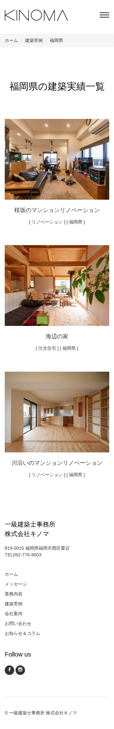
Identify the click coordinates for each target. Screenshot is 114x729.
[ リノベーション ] (47, 221)
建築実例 (13, 603)
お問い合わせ (18, 623)
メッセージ (16, 584)
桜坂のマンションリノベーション (57, 210)
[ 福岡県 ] (75, 221)
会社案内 (13, 613)
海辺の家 (57, 336)
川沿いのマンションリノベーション (57, 463)
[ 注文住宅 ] (47, 348)
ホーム (11, 574)
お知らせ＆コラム (22, 633)
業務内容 (13, 593)
